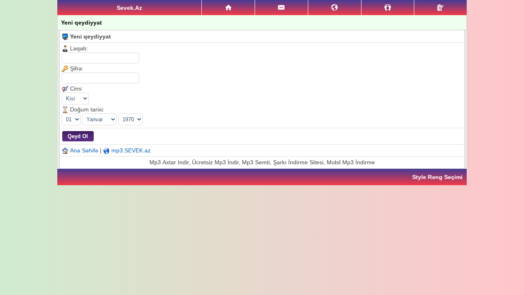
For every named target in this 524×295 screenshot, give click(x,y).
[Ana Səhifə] (228, 7)
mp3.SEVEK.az (131, 150)
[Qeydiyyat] (440, 7)
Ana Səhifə (84, 150)
